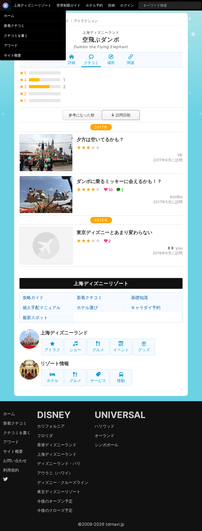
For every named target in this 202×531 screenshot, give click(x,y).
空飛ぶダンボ (101, 39)
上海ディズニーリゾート (32, 5)
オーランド (104, 435)
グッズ (144, 349)
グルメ (98, 349)
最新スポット (35, 317)
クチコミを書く (16, 35)
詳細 (71, 62)
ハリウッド (104, 426)
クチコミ (91, 62)
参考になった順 (81, 115)
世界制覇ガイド (68, 5)
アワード (11, 45)
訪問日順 (122, 115)
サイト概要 (12, 55)
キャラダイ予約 (145, 307)
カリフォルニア (51, 426)
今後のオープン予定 (55, 501)
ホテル (52, 380)
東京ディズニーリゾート (58, 491)
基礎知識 (139, 297)
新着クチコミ (14, 25)
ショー (75, 349)
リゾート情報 (55, 363)
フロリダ (45, 435)
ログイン (127, 5)
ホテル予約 (94, 5)
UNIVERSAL (120, 414)
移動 (121, 380)
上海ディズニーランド (101, 32)
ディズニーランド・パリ (58, 463)
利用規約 (11, 470)
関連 (130, 62)
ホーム (9, 15)
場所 (111, 62)
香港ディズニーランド (57, 444)
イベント (121, 349)
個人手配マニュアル (41, 307)
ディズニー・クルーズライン (62, 482)
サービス (98, 380)
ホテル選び (87, 307)
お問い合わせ (15, 460)
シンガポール (106, 444)
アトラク (52, 349)
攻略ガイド (33, 297)
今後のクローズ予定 (55, 510)
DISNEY (54, 414)
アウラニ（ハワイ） (55, 472)
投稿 (111, 5)
